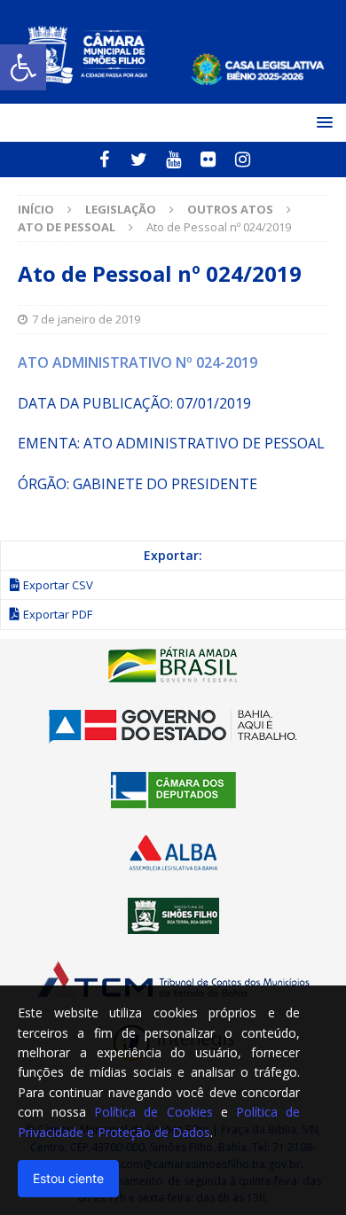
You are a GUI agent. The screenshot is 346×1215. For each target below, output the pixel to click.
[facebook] (104, 159)
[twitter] (138, 159)
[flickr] (208, 159)
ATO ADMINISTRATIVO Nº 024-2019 (137, 362)
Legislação (120, 209)
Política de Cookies (153, 1111)
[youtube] (173, 159)
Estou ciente (68, 1178)
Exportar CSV (58, 585)
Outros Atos (230, 209)
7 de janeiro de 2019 (86, 319)
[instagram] (242, 159)
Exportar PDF (57, 614)
